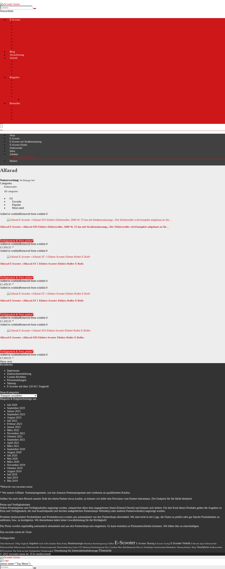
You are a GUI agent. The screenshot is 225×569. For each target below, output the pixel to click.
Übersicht (105, 550)
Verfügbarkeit (34, 551)
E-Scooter (15, 19)
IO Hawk (19, 32)
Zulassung (27, 99)
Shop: (12, 135)
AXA (46, 544)
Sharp (194, 547)
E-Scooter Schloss (24, 157)
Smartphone (203, 547)
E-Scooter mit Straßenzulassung (25, 141)
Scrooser (19, 41)
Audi (41, 544)
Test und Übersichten (26, 22)
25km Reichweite (7, 544)
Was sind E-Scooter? (25, 89)
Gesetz (75, 547)
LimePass (113, 547)
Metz (17, 35)
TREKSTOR (21, 44)
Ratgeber (15, 77)
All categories (11, 191)
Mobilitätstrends (129, 547)
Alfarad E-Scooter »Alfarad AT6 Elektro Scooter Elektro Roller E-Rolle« (42, 337)
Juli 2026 (12, 404)
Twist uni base (22, 551)
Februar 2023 (14, 423)
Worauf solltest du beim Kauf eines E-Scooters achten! (44, 80)
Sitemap (11, 383)
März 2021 (13, 445)
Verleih (13, 58)
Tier (16, 70)
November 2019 (16, 464)
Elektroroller (16, 148)
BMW (17, 25)
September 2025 (16, 408)
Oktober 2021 (14, 436)
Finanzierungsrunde (48, 547)
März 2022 (13, 430)
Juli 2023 (12, 420)
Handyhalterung (23, 112)
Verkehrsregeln (47, 551)
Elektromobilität (6, 547)
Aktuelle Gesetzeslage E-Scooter (32, 83)
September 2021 (16, 439)
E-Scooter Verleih (180, 543)
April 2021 (13, 442)
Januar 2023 (14, 426)
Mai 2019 (12, 480)
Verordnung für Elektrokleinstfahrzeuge (76, 550)
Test (14, 551)
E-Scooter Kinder (18, 145)
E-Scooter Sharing (145, 543)
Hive (17, 64)
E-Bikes (111, 544)
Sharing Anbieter (184, 547)
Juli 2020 (12, 455)
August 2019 (14, 471)
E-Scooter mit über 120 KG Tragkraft (28, 386)
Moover (139, 547)
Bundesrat (88, 544)
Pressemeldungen (16, 380)
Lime (17, 67)
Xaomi (18, 48)
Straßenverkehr (216, 547)
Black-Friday (62, 544)
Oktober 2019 (14, 468)
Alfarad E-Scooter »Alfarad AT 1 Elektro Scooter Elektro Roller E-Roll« (42, 263)
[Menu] (1, 126)
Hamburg (87, 547)
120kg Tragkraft (21, 544)
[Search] (1, 130)
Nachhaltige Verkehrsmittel (155, 547)
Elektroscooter (20, 547)
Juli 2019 (12, 474)
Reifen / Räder (22, 93)
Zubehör (14, 154)
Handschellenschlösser (26, 109)
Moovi (17, 38)
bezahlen (52, 544)
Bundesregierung (100, 544)
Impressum (13, 370)
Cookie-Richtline (16, 376)
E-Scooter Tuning (162, 544)
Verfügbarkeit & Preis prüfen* (16, 240)
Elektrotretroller (32, 547)
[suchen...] (34, 8)
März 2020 (13, 461)
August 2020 (14, 452)
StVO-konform (6, 551)
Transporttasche (22, 119)
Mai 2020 (12, 458)
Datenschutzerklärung (19, 373)
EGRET (18, 29)
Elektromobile (211, 544)
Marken (13, 161)
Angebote (33, 543)
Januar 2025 (14, 411)
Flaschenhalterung (64, 547)
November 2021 (16, 433)
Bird (16, 61)
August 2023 (14, 417)
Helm (12, 151)
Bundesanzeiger (75, 543)
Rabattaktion (171, 547)
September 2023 (16, 414)
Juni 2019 (12, 477)
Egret (202, 544)
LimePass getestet (24, 86)
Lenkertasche (21, 115)
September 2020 (16, 449)
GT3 (80, 547)
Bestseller (15, 103)
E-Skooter (195, 544)
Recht (17, 96)
